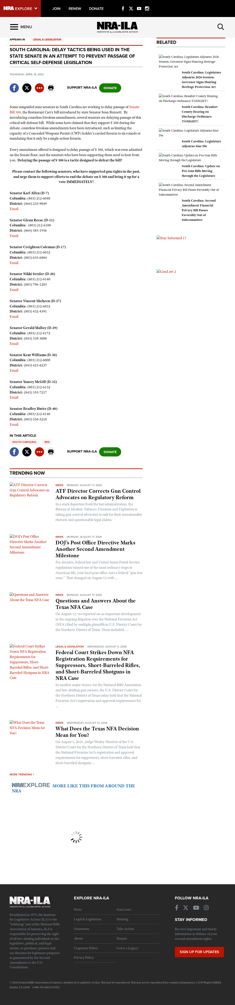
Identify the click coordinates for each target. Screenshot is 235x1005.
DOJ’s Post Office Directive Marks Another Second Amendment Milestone (95, 549)
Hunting (122, 919)
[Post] (27, 85)
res (47, 442)
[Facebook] (123, 3)
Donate (122, 938)
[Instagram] (147, 3)
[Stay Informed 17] (171, 238)
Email (14, 209)
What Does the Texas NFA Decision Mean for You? (97, 731)
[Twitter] (131, 3)
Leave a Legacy (127, 948)
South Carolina (24, 442)
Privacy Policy (84, 957)
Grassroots (81, 929)
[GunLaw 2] (166, 271)
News (59, 485)
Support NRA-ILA (82, 87)
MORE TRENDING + (22, 774)
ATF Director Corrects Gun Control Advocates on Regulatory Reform (98, 494)
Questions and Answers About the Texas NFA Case (96, 604)
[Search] (220, 26)
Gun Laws (124, 909)
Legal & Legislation (47, 39)
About (78, 938)
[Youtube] (139, 3)
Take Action (125, 929)
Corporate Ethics (86, 948)
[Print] (51, 91)
